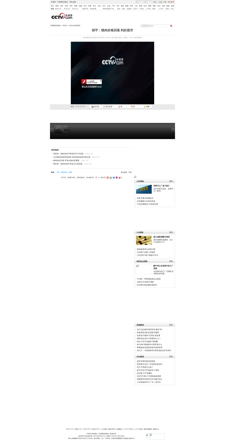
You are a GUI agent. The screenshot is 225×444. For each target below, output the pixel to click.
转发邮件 (90, 177)
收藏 (147, 107)
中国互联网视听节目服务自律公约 (123, 438)
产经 (113, 6)
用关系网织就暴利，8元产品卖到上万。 (163, 241)
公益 (108, 6)
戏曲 (80, 6)
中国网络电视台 (62, 2)
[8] (82, 106)
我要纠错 (71, 177)
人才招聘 (104, 429)
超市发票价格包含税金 (146, 361)
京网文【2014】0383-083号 (115, 436)
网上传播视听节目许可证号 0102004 (80, 438)
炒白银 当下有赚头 (144, 373)
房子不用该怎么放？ (145, 367)
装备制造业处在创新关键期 (148, 332)
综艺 (71, 6)
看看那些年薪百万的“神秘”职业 (149, 379)
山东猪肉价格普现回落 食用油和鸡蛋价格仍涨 (71, 157)
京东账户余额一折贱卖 (146, 252)
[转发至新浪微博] (119, 177)
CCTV (161, 9)
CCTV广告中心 (128, 429)
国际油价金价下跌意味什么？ (149, 338)
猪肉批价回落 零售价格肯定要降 (66, 160)
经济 (61, 6)
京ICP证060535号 (99, 436)
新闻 (57, 6)
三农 (136, 6)
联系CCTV (78, 429)
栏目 (172, 9)
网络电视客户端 (108, 9)
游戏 (172, 6)
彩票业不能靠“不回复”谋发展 (148, 335)
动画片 (142, 9)
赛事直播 (93, 9)
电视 (52, 9)
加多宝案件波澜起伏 (145, 198)
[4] (78, 106)
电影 (123, 9)
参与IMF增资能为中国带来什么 (149, 344)
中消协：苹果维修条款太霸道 (149, 279)
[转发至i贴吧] (116, 177)
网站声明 (111, 429)
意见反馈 (108, 107)
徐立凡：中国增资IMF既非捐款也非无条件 (154, 350)
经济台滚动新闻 (74, 25)
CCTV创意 (138, 429)
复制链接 (80, 177)
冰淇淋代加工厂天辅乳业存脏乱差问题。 (163, 272)
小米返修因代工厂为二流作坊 (149, 382)
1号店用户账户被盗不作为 (147, 255)
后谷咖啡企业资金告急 (146, 201)
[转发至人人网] (113, 177)
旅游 (122, 6)
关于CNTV (87, 429)
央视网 (53, 2)
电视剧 (129, 9)
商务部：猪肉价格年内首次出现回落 (67, 164)
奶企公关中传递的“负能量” (147, 341)
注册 (160, 2)
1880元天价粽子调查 (145, 282)
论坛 (158, 6)
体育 (66, 6)
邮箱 (168, 6)
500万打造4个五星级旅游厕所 (149, 376)
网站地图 (73, 2)
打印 (63, 177)
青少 (94, 6)
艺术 (103, 6)
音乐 (85, 6)
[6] (80, 106)
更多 (171, 181)
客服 (165, 2)
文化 (99, 6)
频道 (167, 9)
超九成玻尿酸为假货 (161, 237)
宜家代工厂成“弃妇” (161, 186)
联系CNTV (95, 429)
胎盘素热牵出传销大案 (146, 249)
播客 (153, 9)
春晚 (75, 6)
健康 (127, 6)
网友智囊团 (148, 429)
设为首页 (171, 2)
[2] (76, 106)
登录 (155, 2)
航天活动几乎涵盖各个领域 (148, 370)
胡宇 (58, 172)
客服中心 (156, 429)
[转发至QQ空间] (110, 177)
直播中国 (85, 9)
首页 (52, 6)
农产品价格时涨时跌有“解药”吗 (149, 329)
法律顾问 (119, 429)
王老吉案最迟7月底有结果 (147, 204)
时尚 (131, 6)
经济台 (65, 25)
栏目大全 (67, 9)
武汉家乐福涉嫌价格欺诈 (147, 285)
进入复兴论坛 (116, 37)
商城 (140, 6)
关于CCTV (69, 429)
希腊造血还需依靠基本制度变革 (149, 347)
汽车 (117, 6)
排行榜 (96, 107)
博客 (154, 6)
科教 (89, 6)
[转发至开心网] (107, 177)
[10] (84, 106)
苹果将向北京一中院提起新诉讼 (149, 364)
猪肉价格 (64, 172)
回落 (70, 172)
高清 (118, 9)
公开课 (148, 9)
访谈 (163, 6)
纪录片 (135, 9)
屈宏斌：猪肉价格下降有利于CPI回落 (68, 154)
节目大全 (75, 9)
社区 (145, 6)
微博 (149, 6)
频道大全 (58, 9)
